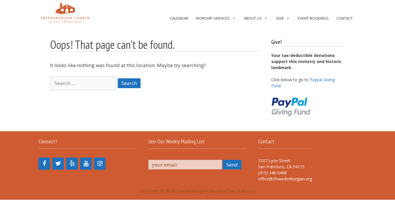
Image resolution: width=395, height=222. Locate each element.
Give (280, 18)
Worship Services (213, 18)
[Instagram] (100, 164)
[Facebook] (44, 164)
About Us (253, 18)
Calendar (179, 18)
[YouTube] (86, 164)
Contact (344, 18)
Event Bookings (313, 18)
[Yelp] (72, 164)
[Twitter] (58, 164)
